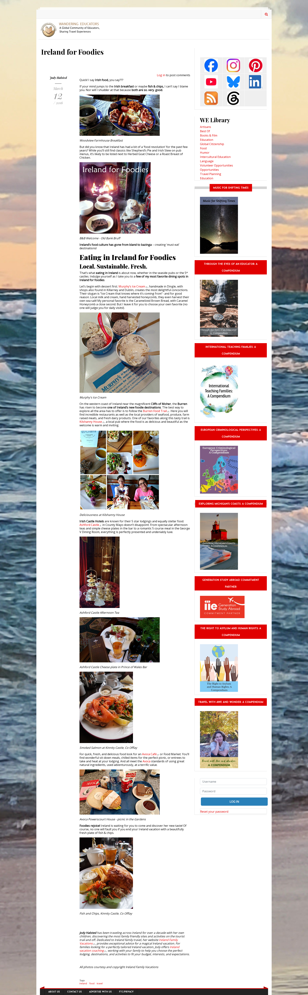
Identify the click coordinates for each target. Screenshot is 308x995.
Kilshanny (90, 422)
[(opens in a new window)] (211, 65)
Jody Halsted (58, 78)
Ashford (89, 525)
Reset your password (214, 812)
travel (100, 983)
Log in (161, 75)
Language (207, 161)
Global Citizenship (212, 144)
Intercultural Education (215, 157)
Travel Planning (210, 174)
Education (206, 140)
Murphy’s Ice (132, 286)
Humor (204, 153)
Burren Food (155, 411)
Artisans (205, 127)
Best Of (205, 131)
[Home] (71, 29)
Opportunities (209, 170)
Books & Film (208, 135)
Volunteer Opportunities (216, 165)
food (91, 983)
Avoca (149, 754)
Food (203, 148)
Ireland (83, 983)
